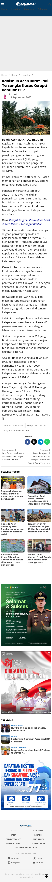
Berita (14, 737)
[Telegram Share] (40, 442)
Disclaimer (38, 839)
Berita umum (17, 725)
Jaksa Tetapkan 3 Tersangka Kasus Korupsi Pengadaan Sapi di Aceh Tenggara (39, 456)
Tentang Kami (13, 843)
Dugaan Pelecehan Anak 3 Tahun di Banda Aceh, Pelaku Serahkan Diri (12, 495)
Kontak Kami (38, 843)
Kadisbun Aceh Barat (13, 425)
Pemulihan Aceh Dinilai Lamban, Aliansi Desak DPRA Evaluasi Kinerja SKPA (39, 500)
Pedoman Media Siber (26, 847)
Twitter (40, 858)
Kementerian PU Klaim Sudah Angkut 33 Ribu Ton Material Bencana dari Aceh (38, 527)
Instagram (15, 862)
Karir (13, 835)
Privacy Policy (13, 839)
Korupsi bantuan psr (36, 425)
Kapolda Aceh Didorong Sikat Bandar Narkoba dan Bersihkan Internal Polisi (12, 529)
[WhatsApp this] (47, 442)
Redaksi (38, 835)
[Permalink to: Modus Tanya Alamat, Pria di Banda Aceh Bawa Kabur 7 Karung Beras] (39, 545)
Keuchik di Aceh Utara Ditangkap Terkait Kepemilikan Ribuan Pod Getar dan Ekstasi (12, 559)
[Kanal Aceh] (26, 3)
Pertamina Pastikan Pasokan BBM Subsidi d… (30, 740)
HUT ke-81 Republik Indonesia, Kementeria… (28, 729)
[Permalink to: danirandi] (5, 95)
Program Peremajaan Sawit (16, 430)
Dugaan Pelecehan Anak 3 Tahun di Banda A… (30, 751)
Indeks (13, 830)
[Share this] (27, 442)
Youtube (39, 862)
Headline (22, 748)
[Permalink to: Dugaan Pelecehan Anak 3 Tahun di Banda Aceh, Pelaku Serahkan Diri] (13, 482)
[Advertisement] (26, 43)
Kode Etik (38, 830)
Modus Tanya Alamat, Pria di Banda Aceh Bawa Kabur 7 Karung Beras (39, 558)
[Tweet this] (34, 442)
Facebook (15, 858)
